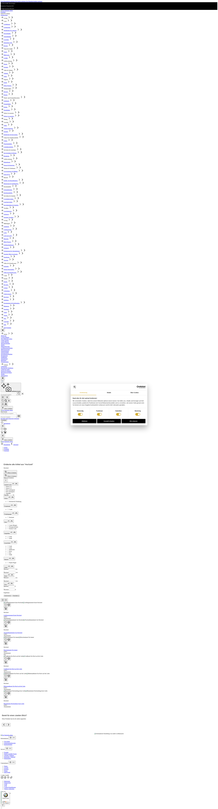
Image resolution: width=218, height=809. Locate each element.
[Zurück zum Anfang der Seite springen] (3, 805)
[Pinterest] (8, 778)
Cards (10, 509)
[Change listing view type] (4, 600)
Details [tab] (109, 392)
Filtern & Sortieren (11, 472)
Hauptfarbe (7, 533)
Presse (5, 771)
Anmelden (3, 420)
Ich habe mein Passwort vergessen (10, 418)
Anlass (6, 498)
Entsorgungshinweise (10, 743)
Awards (6, 767)
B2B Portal (7, 772)
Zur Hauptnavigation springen (34, 1)
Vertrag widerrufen (9, 789)
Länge (6, 567)
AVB (5, 786)
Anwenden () (16, 595)
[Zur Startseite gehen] (7, 10)
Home (5, 447)
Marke (6, 766)
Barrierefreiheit (8, 744)
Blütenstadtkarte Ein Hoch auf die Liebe (14, 686)
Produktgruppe (8, 514)
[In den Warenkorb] (6, 608)
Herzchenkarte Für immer (10, 650)
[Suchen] (19, 394)
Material (6, 559)
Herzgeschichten (13, 527)
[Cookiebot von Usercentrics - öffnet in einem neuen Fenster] (138, 387)
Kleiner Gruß (12, 528)
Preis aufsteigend (10, 490)
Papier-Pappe (12, 562)
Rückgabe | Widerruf (9, 757)
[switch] (99, 414)
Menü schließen (8, 408)
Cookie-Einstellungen (10, 787)
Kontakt (6, 752)
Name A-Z (9, 486)
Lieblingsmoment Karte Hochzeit (13, 615)
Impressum (7, 781)
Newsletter (7, 741)
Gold (10, 546)
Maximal (11, 572)
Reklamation (7, 758)
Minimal (10, 569)
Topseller (8, 493)
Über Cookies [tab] (134, 392)
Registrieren (6, 423)
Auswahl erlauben (109, 421)
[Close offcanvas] (7, 397)
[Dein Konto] (4, 404)
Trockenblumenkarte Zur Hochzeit (13, 632)
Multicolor (12, 549)
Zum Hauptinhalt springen (8, 1)
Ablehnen (84, 421)
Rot (10, 553)
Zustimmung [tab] (83, 392)
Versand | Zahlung (9, 755)
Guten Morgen (13, 525)
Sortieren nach (8, 484)
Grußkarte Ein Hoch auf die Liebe (13, 669)
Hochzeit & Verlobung (15, 501)
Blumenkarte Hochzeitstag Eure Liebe (14, 703)
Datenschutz (7, 782)
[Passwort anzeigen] (19, 416)
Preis (5, 584)
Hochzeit (11, 517)
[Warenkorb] (3, 433)
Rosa (10, 551)
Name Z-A (9, 488)
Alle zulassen (133, 421)
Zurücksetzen (7, 595)
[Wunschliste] (3, 430)
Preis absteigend (10, 491)
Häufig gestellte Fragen (10, 754)
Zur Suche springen (20, 1)
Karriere (6, 769)
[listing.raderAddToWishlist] (7, 605)
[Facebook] (5, 778)
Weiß (10, 538)
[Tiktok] (11, 778)
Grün (10, 536)
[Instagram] (2, 778)
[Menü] (2, 381)
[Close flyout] (3, 330)
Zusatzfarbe (7, 543)
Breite (6, 576)
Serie (5, 522)
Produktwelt (7, 506)
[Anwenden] (6, 480)
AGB (5, 784)
